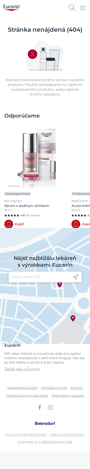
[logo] (12, 8)
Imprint (77, 388)
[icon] (75, 277)
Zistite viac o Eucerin (22, 369)
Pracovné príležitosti (67, 434)
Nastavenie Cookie (22, 388)
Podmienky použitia (68, 395)
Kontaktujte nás (54, 388)
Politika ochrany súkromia (27, 395)
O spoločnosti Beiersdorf (26, 434)
